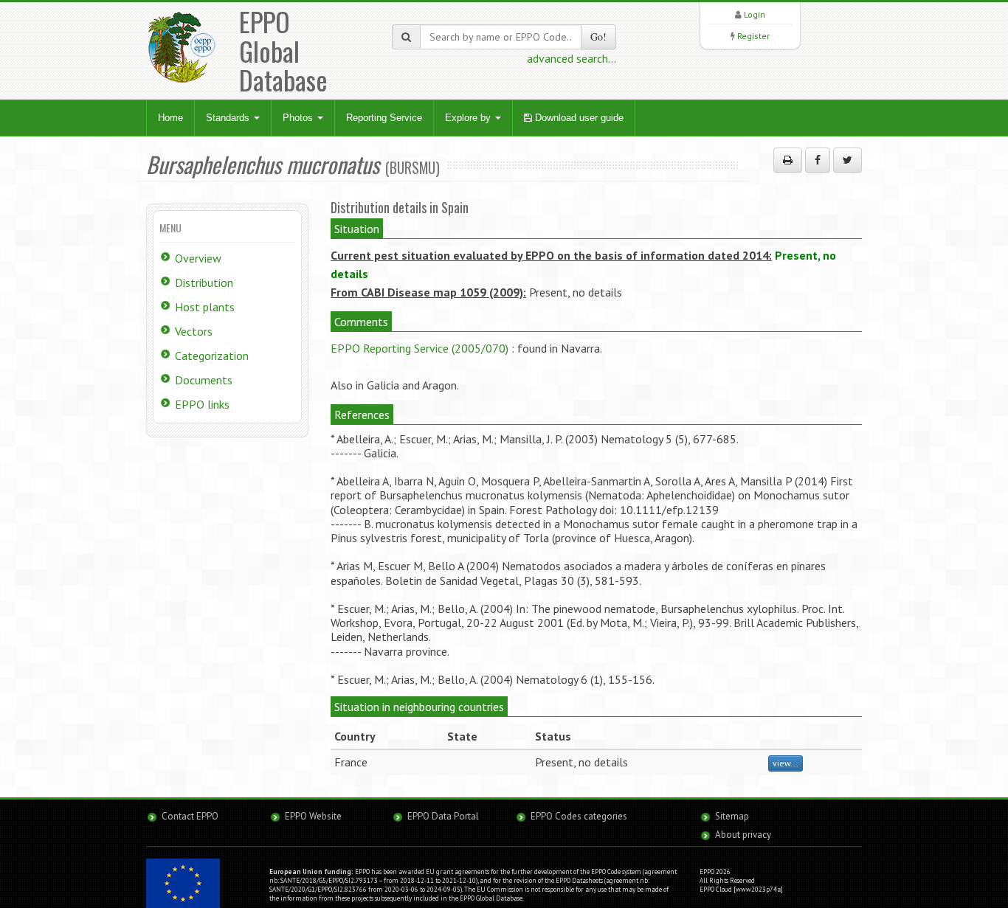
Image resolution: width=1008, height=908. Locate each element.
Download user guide (578, 117)
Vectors (194, 331)
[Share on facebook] (817, 160)
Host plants (205, 306)
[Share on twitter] (847, 160)
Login (754, 14)
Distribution (204, 282)
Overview (198, 258)
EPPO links (202, 404)
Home (170, 117)
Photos (299, 117)
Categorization (212, 355)
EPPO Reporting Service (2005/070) (419, 348)
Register (753, 35)
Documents (203, 379)
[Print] (787, 160)
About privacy (743, 834)
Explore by (469, 117)
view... (785, 763)
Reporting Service (384, 117)
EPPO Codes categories (579, 816)
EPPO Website (313, 816)
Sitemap (732, 816)
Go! (598, 37)
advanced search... (571, 58)
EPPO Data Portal (443, 816)
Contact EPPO (190, 816)
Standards (229, 117)
